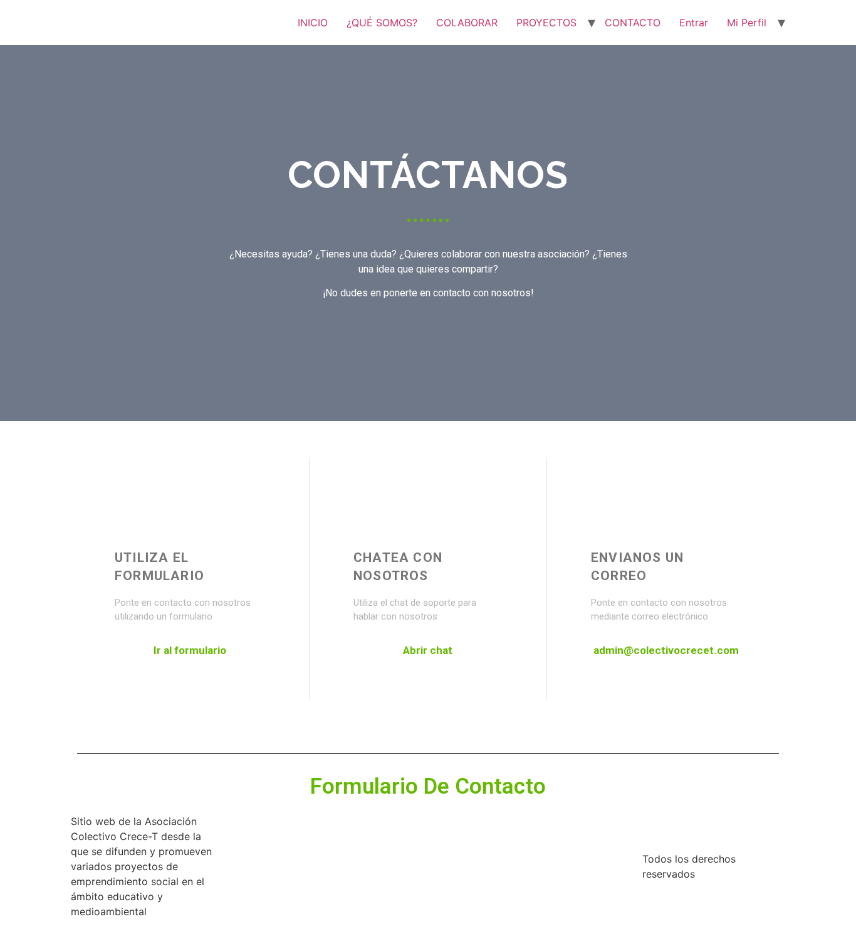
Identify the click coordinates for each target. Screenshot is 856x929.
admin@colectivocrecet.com (666, 650)
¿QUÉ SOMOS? (382, 22)
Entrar (693, 22)
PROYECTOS (546, 22)
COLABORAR (467, 22)
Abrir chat (427, 650)
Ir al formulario (190, 650)
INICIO (313, 22)
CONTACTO (632, 22)
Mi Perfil (746, 22)
